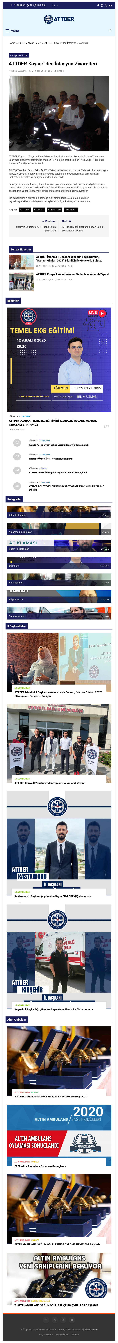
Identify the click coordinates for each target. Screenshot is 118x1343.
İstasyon (38, 209)
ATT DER (43, 266)
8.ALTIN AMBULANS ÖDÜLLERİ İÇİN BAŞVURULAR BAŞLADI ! (51, 1096)
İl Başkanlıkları (19, 55)
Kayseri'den (54, 209)
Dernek (35, 1092)
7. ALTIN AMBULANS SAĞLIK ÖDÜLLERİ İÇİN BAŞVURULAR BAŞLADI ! (56, 1305)
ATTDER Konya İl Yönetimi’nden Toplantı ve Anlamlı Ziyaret (72, 274)
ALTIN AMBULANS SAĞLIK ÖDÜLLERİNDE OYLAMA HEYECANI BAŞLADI (57, 1244)
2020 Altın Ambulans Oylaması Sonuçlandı (40, 1166)
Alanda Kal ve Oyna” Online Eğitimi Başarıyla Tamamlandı (58, 445)
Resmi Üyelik (62, 1334)
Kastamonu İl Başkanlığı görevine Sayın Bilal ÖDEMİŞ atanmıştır (52, 896)
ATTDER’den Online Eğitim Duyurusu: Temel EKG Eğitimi (58, 472)
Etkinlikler (24, 416)
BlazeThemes (91, 1329)
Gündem (43, 469)
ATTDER (24, 209)
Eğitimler (13, 416)
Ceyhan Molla (46, 1334)
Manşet (35, 1162)
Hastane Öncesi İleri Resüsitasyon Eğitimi (51, 458)
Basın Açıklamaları (40, 1301)
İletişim (75, 1334)
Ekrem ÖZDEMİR (19, 71)
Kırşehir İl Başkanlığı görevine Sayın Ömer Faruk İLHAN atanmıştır (53, 1009)
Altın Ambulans (22, 1092)
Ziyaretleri (71, 209)
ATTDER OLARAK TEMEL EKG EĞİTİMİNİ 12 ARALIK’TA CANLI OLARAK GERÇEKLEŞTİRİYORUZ (28, 6)
